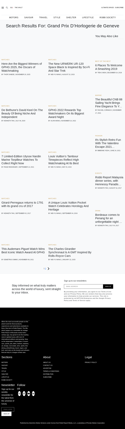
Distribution (48, 374)
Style (56, 17)
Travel (43, 17)
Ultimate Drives (107, 7)
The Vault (18, 7)
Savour (28, 17)
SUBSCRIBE (119, 7)
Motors (13, 17)
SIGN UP (108, 286)
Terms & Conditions (51, 371)
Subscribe (47, 377)
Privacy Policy (91, 362)
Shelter (71, 17)
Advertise (47, 368)
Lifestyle (88, 17)
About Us (47, 362)
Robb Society (108, 17)
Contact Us (47, 365)
